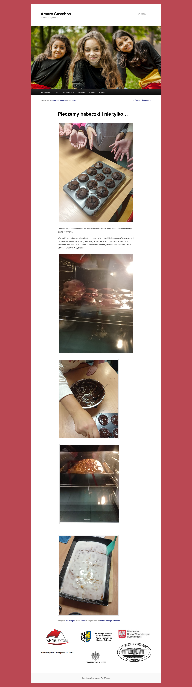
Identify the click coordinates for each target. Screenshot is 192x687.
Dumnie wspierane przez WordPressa (96, 678)
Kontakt (102, 92)
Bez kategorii (70, 620)
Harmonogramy (68, 92)
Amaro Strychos (56, 13)
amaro (74, 100)
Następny (146, 100)
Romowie (81, 92)
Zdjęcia (92, 92)
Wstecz (136, 100)
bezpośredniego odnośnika (110, 620)
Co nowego (45, 92)
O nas (56, 92)
